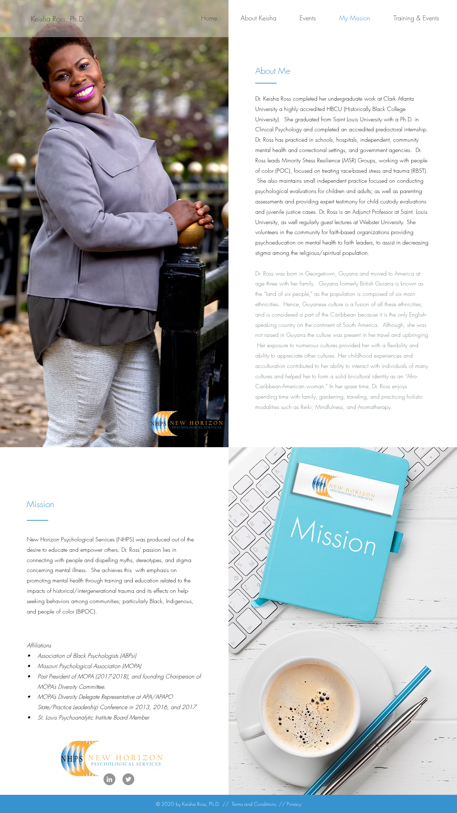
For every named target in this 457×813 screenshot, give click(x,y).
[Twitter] (128, 779)
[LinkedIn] (109, 779)
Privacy (294, 804)
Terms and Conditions (254, 804)
